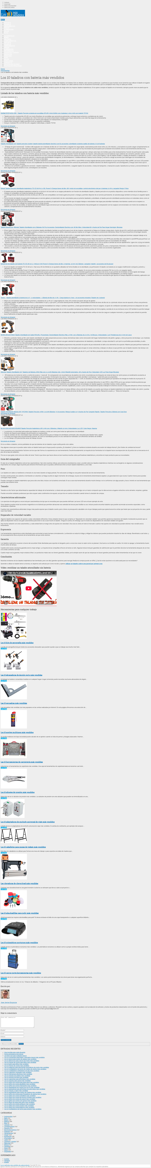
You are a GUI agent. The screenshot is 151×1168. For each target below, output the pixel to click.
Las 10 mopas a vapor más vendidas (16, 1091)
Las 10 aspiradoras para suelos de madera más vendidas (22, 1092)
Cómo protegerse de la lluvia (13, 1054)
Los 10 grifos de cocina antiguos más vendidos (19, 1104)
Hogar (6, 28)
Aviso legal (7, 4)
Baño (6, 1118)
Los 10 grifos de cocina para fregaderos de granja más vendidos (25, 1094)
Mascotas (8, 54)
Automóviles (9, 36)
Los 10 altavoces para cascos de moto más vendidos (21, 1061)
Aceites (6, 1159)
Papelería (8, 56)
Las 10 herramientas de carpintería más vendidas (22, 762)
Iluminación (8, 29)
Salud (6, 31)
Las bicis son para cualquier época (15, 1056)
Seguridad (7, 1151)
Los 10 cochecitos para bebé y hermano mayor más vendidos (24, 1057)
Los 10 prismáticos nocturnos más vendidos (19, 942)
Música (6, 1145)
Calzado (7, 39)
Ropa (6, 57)
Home (3, 69)
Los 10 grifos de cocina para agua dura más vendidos (21, 1082)
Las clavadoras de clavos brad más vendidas (19, 883)
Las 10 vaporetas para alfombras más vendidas (19, 1079)
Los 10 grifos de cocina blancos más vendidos (19, 1107)
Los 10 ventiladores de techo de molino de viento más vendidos (25, 1069)
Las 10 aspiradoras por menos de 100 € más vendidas (21, 1087)
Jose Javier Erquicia (9, 1002)
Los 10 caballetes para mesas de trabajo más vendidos (23, 847)
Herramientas (9, 26)
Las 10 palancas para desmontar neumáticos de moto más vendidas (26, 1067)
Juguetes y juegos (11, 52)
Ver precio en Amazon (8, 126)
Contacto (6, 2)
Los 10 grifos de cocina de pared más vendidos (19, 1099)
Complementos (10, 41)
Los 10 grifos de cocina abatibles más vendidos (19, 1084)
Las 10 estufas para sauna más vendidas (17, 1081)
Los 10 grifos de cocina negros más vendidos (19, 1106)
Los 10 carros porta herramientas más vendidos (21, 973)
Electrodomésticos (10, 1130)
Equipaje (7, 24)
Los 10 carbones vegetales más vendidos (18, 1072)
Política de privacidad (10, 5)
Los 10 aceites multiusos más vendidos (17, 732)
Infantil (6, 1162)
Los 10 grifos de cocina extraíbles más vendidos (20, 1096)
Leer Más (4, 648)
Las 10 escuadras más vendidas (14, 703)
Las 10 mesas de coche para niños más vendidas (20, 1062)
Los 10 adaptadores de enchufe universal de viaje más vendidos (28, 822)
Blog (6, 33)
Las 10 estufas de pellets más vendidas (17, 1076)
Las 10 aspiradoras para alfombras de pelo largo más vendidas (24, 1089)
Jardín (6, 1140)
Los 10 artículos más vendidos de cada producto (15, 1165)
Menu (3, 20)
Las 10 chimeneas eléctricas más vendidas (18, 1074)
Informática (9, 51)
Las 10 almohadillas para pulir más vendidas (20, 913)
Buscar (21, 1043)
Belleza (6, 1121)
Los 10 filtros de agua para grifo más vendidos (19, 1102)
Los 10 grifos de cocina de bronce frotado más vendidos (22, 1097)
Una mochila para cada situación (14, 1052)
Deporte (7, 23)
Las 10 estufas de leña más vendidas (16, 1077)
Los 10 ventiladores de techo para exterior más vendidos (22, 1109)
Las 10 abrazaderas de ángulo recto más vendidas (21, 675)
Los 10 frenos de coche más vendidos (16, 1066)
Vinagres (7, 1160)
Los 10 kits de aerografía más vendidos (17, 643)
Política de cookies (9, 7)
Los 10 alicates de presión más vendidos (18, 792)
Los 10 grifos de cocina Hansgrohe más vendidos (20, 1086)
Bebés (6, 37)
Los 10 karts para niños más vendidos (16, 1064)
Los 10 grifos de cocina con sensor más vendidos (20, 1101)
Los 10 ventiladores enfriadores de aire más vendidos (21, 1071)
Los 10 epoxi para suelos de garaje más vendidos (20, 1059)
